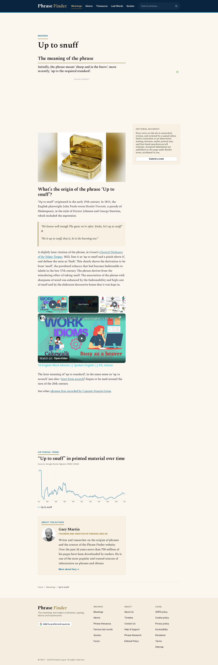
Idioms (89, 6)
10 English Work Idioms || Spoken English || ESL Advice (81, 318)
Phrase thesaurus (102, 623)
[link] (43, 318)
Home (40, 587)
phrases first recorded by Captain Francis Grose (80, 391)
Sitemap (159, 647)
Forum (97, 641)
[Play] (114, 304)
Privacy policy (162, 623)
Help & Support (132, 629)
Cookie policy (162, 617)
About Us (129, 612)
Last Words (117, 6)
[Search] (176, 6)
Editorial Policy (131, 641)
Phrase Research (132, 635)
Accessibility (161, 629)
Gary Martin (69, 529)
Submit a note (156, 159)
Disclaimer (160, 635)
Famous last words (103, 629)
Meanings (76, 6)
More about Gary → (69, 569)
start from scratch (72, 379)
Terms (158, 641)
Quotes (130, 6)
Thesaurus (102, 6)
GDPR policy (161, 612)
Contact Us (130, 623)
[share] (119, 317)
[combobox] (157, 6)
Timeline (128, 617)
